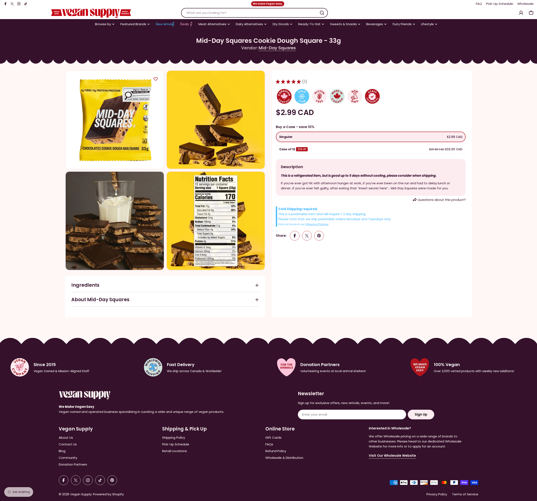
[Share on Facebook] (295, 236)
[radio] (371, 137)
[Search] (322, 12)
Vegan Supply (80, 494)
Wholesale (525, 3)
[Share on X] (307, 236)
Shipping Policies (317, 224)
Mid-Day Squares (277, 48)
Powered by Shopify (108, 494)
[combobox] (254, 13)
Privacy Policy (436, 494)
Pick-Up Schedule (499, 3)
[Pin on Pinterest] (319, 236)
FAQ (479, 3)
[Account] (521, 12)
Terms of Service (465, 494)
